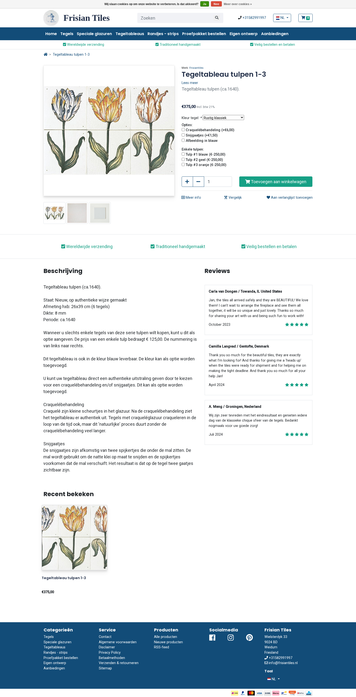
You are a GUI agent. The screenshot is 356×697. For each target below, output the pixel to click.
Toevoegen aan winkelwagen (278, 181)
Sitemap (105, 668)
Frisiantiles (196, 67)
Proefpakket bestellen (204, 34)
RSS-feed (161, 647)
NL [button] (282, 18)
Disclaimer (107, 647)
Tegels (66, 34)
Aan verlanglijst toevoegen (291, 198)
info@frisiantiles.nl (283, 663)
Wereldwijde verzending (85, 45)
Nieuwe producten (168, 642)
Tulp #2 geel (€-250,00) (204, 160)
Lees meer (190, 83)
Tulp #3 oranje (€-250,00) (206, 165)
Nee (216, 4)
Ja (204, 4)
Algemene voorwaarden (118, 642)
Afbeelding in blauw (202, 141)
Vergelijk (235, 198)
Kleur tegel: (191, 118)
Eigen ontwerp (244, 34)
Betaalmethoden (112, 658)
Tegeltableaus (130, 34)
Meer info (193, 198)
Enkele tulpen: (193, 149)
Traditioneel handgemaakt (180, 45)
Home (51, 34)
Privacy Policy (110, 653)
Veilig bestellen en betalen (274, 45)
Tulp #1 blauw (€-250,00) (205, 154)
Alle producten (165, 637)
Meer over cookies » (238, 4)
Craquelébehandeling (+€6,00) (210, 130)
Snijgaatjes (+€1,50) (202, 135)
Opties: (187, 125)
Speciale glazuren (94, 34)
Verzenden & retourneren (119, 663)
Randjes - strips (163, 34)
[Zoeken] (217, 18)
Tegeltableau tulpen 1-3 (71, 55)
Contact (105, 637)
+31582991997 (254, 18)
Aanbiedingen (274, 34)
